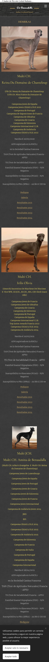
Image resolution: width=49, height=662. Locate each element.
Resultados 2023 (24, 213)
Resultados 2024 (24, 218)
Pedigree (24, 192)
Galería (24, 197)
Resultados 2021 (24, 202)
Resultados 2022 (24, 207)
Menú (45, 6)
